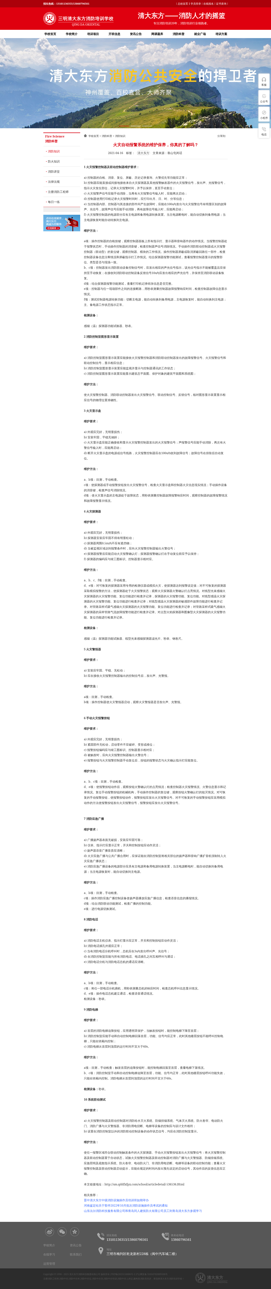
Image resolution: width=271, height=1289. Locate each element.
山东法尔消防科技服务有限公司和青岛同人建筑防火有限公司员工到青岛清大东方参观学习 (143, 1211)
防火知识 (54, 161)
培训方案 (221, 34)
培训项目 (93, 34)
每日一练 (54, 202)
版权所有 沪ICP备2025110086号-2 (118, 1274)
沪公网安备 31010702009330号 (152, 1274)
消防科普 (179, 34)
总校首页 (183, 3)
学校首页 (50, 34)
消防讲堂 (54, 171)
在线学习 (49, 1254)
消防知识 (54, 151)
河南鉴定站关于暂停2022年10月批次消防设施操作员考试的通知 (126, 1205)
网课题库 (157, 34)
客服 (264, 84)
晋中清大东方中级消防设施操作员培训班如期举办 (116, 1200)
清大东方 (143, 153)
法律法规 (54, 182)
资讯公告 (136, 34)
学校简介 (72, 34)
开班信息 (114, 34)
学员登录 (196, 3)
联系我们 (76, 1254)
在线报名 (208, 3)
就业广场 (200, 34)
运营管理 (49, 1264)
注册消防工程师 (58, 192)
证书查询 (221, 3)
